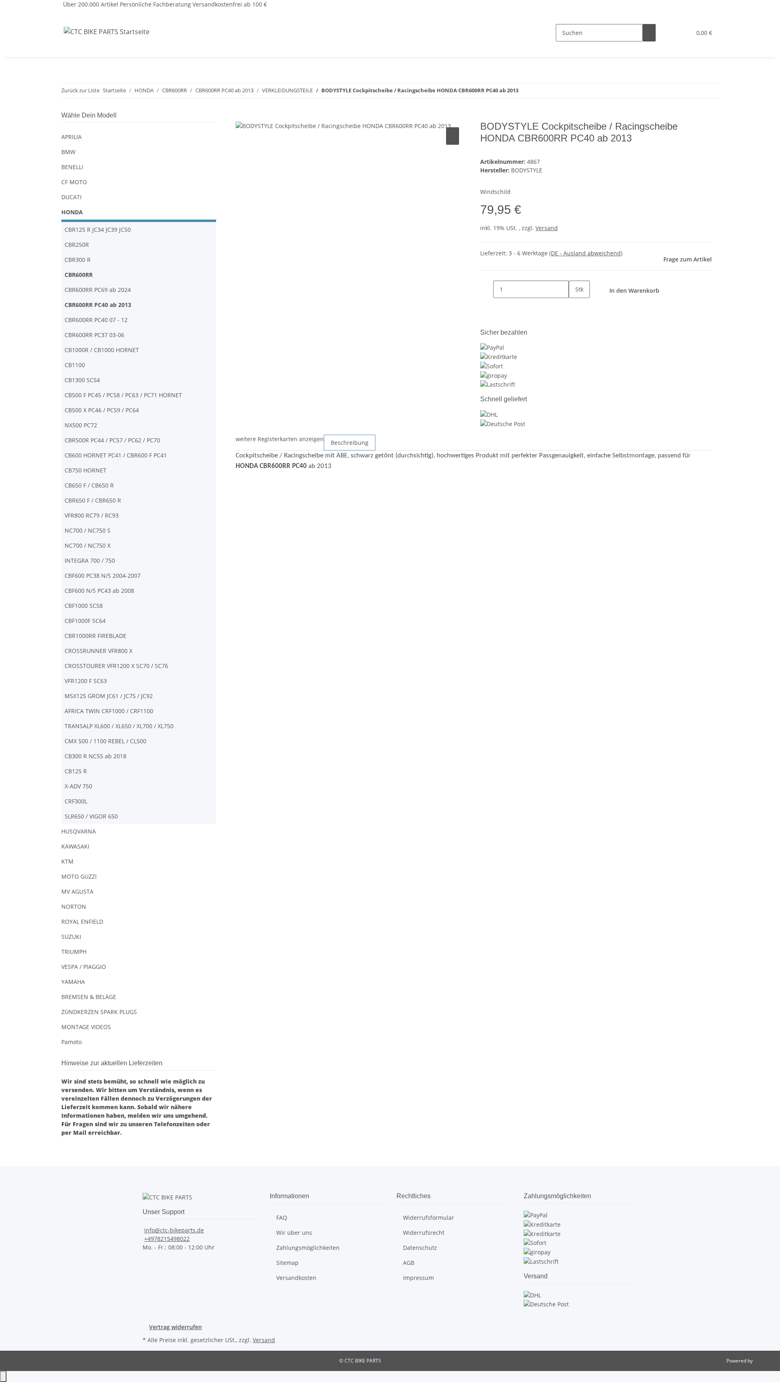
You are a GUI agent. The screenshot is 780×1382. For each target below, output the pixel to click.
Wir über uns (294, 1232)
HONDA (72, 212)
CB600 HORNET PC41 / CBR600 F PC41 (116, 455)
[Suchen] (649, 32)
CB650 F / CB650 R (89, 485)
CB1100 (75, 365)
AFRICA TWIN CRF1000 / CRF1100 (109, 711)
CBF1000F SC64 (85, 621)
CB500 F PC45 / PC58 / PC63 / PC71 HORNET (123, 395)
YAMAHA (73, 982)
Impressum (418, 1278)
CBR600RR (79, 275)
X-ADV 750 (78, 786)
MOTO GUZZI (79, 876)
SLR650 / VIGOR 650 (91, 816)
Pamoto (71, 1042)
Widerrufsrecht (423, 1232)
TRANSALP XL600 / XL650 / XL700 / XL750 (119, 726)
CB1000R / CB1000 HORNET (102, 350)
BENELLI (72, 167)
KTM (67, 861)
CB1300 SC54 (82, 380)
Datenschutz (420, 1247)
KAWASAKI (75, 846)
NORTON (73, 906)
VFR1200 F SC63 (86, 681)
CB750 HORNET (85, 470)
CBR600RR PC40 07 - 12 (96, 320)
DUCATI (71, 197)
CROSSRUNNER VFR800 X (98, 651)
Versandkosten (296, 1278)
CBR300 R (78, 259)
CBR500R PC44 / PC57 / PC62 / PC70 (112, 440)
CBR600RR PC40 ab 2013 (98, 305)
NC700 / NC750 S (87, 530)
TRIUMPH (74, 951)
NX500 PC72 (81, 425)
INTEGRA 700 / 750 (90, 560)
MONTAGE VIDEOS (86, 1027)
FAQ (281, 1217)
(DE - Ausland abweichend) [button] (585, 253)
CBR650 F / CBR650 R (93, 500)
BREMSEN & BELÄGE (88, 997)
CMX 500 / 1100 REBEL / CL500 (105, 741)
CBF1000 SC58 (84, 605)
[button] (668, 33)
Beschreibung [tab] (349, 442)
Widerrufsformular (428, 1217)
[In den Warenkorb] (242, 116)
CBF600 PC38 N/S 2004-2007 (103, 575)
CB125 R (76, 771)
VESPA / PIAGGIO (83, 967)
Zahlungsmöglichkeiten (308, 1247)
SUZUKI (71, 936)
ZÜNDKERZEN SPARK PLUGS (99, 1012)
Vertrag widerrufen (175, 1327)
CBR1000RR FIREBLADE (95, 636)
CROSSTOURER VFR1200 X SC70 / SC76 (116, 666)
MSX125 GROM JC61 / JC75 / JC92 (109, 696)
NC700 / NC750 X (87, 545)
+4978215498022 (167, 1239)
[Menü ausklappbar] (71, 15)
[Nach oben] (3, 1376)
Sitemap (287, 1263)
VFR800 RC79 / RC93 (92, 515)
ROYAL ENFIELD (82, 921)
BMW (68, 152)
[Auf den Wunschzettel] (452, 136)
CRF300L (76, 801)
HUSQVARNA (78, 831)
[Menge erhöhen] (575, 307)
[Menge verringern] (486, 289)
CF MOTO (74, 182)
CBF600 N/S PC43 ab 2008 (99, 590)
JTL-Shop (764, 1360)
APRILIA (71, 137)
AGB (408, 1263)
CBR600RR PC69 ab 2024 (98, 290)
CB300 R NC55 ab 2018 (95, 756)
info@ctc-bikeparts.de (174, 1230)
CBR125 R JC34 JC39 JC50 (98, 229)
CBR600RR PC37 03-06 (94, 335)
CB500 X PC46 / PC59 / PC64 (102, 410)
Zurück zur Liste (80, 90)
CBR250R (77, 244)
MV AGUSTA (77, 891)
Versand (546, 228)
